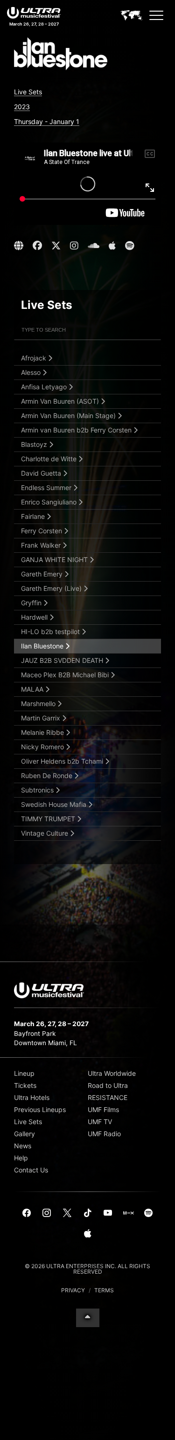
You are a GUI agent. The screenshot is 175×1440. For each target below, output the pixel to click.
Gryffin (32, 603)
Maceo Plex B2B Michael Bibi (66, 675)
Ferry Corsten (42, 531)
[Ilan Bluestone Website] (20, 246)
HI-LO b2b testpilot (51, 631)
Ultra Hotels (31, 1097)
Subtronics (38, 790)
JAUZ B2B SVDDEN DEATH (63, 660)
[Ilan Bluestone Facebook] (37, 246)
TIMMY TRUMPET (49, 819)
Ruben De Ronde (47, 775)
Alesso (31, 372)
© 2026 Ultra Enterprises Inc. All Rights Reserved (87, 1269)
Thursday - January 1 (46, 121)
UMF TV (100, 1122)
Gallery (24, 1134)
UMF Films (103, 1109)
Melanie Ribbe (43, 732)
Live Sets (28, 92)
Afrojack (34, 358)
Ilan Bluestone (43, 646)
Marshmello (39, 703)
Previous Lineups (40, 1109)
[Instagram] (47, 1213)
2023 (22, 107)
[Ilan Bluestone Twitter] (56, 246)
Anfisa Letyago (45, 387)
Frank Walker (42, 545)
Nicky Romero (43, 747)
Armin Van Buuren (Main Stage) (69, 415)
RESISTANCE (107, 1097)
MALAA (33, 689)
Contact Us (31, 1170)
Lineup (24, 1073)
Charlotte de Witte (49, 459)
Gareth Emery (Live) (52, 588)
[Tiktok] (87, 1213)
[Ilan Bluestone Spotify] (129, 246)
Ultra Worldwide (112, 1073)
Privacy (73, 1290)
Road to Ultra (108, 1085)
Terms (104, 1290)
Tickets (25, 1085)
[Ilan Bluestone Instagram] (74, 246)
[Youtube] (108, 1213)
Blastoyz (35, 444)
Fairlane (34, 516)
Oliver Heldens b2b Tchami (63, 761)
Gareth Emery (42, 574)
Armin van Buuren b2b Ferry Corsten (77, 430)
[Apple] (87, 1234)
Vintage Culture (45, 833)
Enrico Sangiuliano (49, 502)
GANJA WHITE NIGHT (55, 559)
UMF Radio (104, 1134)
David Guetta (42, 473)
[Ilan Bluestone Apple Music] (112, 246)
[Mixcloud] (128, 1213)
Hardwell (35, 617)
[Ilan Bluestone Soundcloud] (93, 246)
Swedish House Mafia (54, 804)
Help (21, 1158)
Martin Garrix (41, 718)
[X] (67, 1213)
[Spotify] (148, 1213)
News (22, 1146)
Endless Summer (47, 487)
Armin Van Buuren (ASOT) (61, 401)
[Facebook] (26, 1213)
